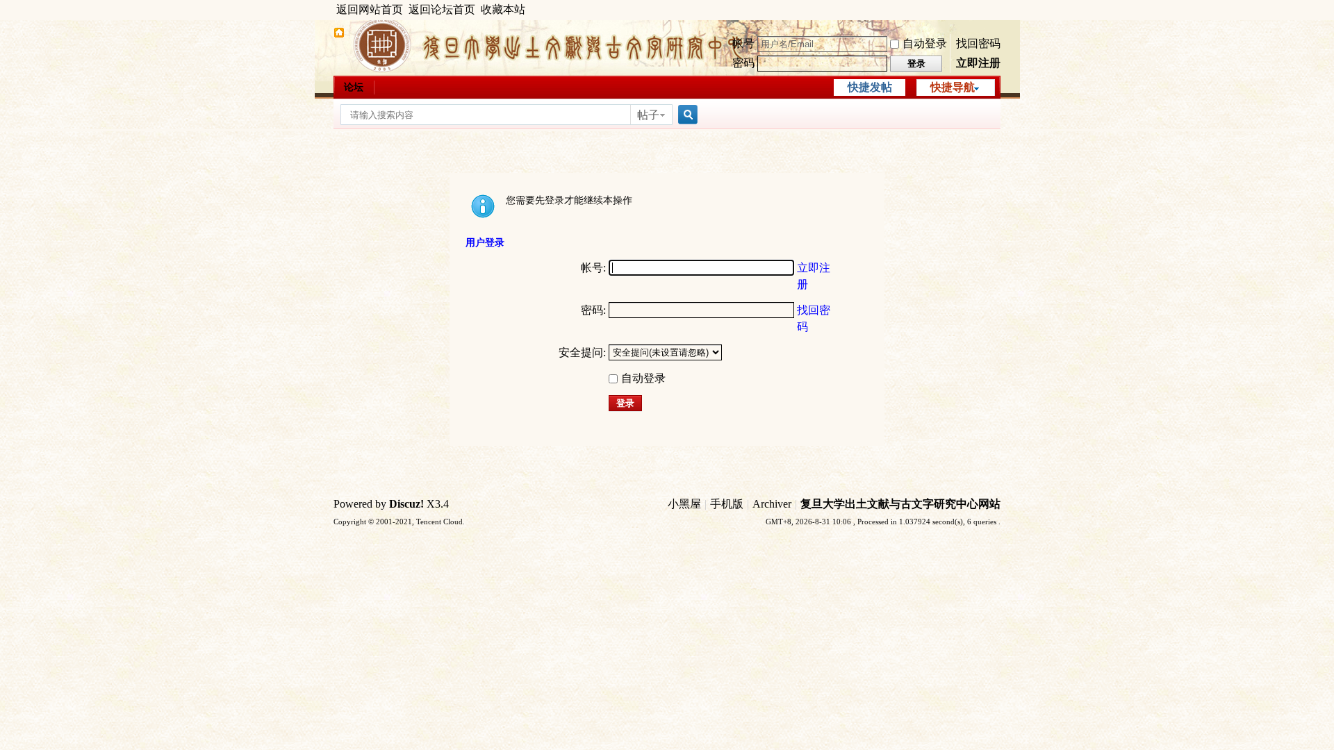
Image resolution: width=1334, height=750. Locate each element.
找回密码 (978, 43)
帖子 (648, 115)
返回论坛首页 (442, 9)
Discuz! (406, 504)
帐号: (593, 268)
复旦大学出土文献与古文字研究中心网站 (900, 504)
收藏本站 (503, 9)
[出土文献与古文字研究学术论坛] (339, 34)
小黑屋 (684, 504)
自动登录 (925, 43)
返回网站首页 (369, 9)
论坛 (353, 87)
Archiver (771, 504)
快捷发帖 (870, 87)
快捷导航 (952, 87)
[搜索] (686, 115)
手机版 (726, 504)
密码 (743, 63)
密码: (593, 310)
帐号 (743, 43)
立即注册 (978, 63)
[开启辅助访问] (997, 9)
